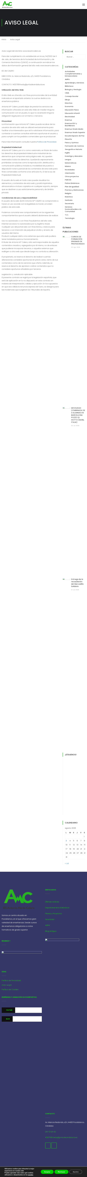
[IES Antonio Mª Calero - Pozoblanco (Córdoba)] (7, 4)
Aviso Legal (6, 985)
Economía (69, 106)
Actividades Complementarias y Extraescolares (73, 73)
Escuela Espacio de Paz (74, 136)
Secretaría (69, 203)
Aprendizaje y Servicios (74, 83)
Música (68, 166)
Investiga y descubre (73, 156)
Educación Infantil (72, 113)
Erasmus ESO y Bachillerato (71, 124)
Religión (68, 193)
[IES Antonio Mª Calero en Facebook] (48, 1145)
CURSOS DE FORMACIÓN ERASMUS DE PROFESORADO (78, 240)
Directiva (68, 103)
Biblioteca (69, 86)
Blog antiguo (51, 931)
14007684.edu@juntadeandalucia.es (61, 1137)
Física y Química (71, 142)
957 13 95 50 (50, 1131)
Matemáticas (70, 163)
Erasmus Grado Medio (74, 129)
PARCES (68, 180)
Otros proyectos (72, 176)
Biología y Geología (73, 89)
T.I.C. (67, 215)
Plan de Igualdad (72, 186)
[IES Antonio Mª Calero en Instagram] (54, 1145)
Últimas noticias (52, 902)
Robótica (69, 197)
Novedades (70, 169)
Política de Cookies (10, 989)
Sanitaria (68, 200)
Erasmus (68, 120)
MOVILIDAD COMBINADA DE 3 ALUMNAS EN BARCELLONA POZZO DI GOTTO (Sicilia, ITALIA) (78, 415)
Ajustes (76, 1172)
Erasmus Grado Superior (75, 132)
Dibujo (67, 99)
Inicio (4, 39)
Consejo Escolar (71, 96)
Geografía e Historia (73, 149)
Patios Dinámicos (72, 183)
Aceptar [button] (47, 1172)
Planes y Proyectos (53, 913)
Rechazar (61, 1172)
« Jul (67, 863)
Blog (8, 1019)
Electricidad (70, 116)
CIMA (67, 93)
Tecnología (69, 218)
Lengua (68, 159)
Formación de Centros (74, 146)
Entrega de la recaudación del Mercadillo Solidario (77, 583)
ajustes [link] (30, 1175)
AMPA (67, 79)
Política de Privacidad (46, 142)
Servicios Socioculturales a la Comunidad (73, 209)
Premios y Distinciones (74, 190)
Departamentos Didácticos (57, 907)
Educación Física (72, 110)
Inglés (67, 153)
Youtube (9, 1010)
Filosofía (68, 139)
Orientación (70, 173)
